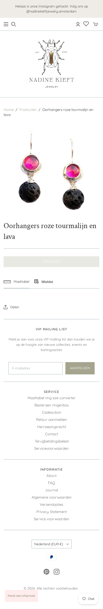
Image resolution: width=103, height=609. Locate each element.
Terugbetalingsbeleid (52, 441)
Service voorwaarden (51, 519)
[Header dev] (6, 24)
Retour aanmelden (51, 419)
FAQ (51, 483)
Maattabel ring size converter (51, 398)
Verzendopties (51, 504)
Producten (28, 109)
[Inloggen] (77, 24)
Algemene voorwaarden (52, 497)
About (51, 475)
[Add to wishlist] (36, 282)
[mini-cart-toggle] (95, 24)
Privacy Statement (51, 511)
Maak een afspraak (21, 595)
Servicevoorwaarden (51, 448)
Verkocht (51, 261)
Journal (51, 490)
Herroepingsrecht (51, 426)
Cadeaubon (51, 412)
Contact (51, 434)
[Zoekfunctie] (13, 24)
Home (9, 109)
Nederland (48, 544)
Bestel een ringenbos (51, 405)
